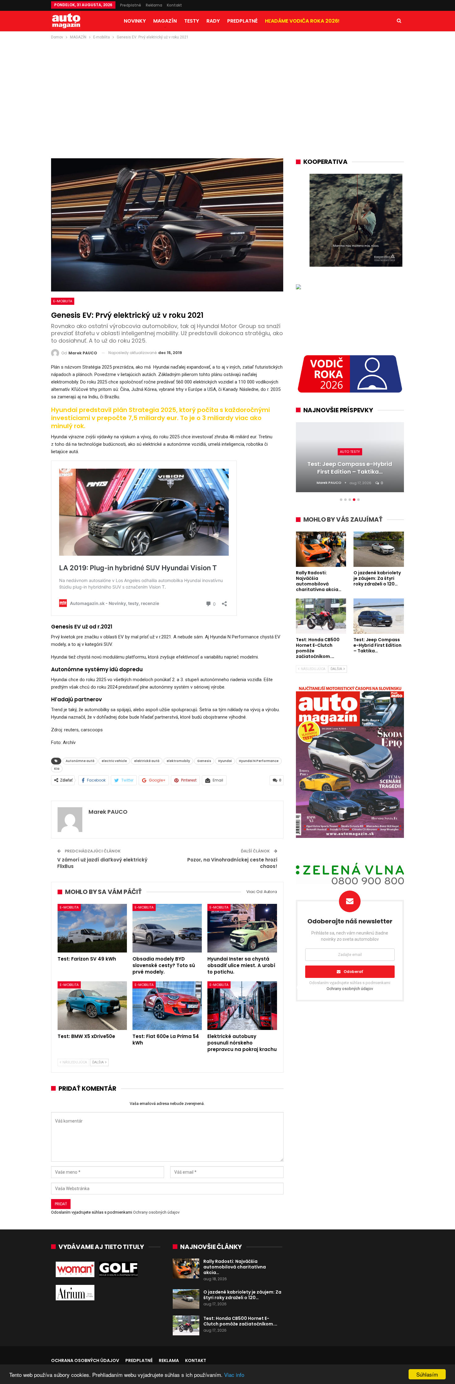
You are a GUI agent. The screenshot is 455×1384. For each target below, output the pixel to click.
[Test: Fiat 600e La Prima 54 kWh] (167, 1005)
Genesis (204, 761)
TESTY (191, 20)
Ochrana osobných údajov (85, 1360)
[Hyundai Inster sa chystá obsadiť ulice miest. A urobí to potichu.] (242, 928)
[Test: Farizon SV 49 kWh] (92, 928)
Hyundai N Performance (259, 761)
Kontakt (174, 5)
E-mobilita (62, 301)
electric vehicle (114, 761)
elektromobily (178, 761)
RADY (213, 20)
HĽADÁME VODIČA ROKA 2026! (302, 20)
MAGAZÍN (165, 20)
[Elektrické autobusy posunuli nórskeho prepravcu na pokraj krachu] (242, 1005)
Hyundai (225, 761)
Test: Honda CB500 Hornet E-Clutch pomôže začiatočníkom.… (240, 1321)
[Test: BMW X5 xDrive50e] (92, 1005)
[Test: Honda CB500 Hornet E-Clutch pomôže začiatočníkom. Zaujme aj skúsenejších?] (186, 1325)
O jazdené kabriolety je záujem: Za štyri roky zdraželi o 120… (242, 1295)
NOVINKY (135, 20)
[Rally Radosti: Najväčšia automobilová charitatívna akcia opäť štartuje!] (186, 1268)
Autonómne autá (80, 761)
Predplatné (130, 5)
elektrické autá (146, 761)
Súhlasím (427, 1374)
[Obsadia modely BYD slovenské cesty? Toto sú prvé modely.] (167, 928)
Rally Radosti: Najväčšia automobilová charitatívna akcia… (234, 1267)
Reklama (154, 5)
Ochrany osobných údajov (156, 1212)
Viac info (234, 1374)
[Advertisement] (227, 87)
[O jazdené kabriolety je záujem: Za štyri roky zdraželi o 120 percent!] (186, 1299)
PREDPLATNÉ (242, 20)
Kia (56, 768)
